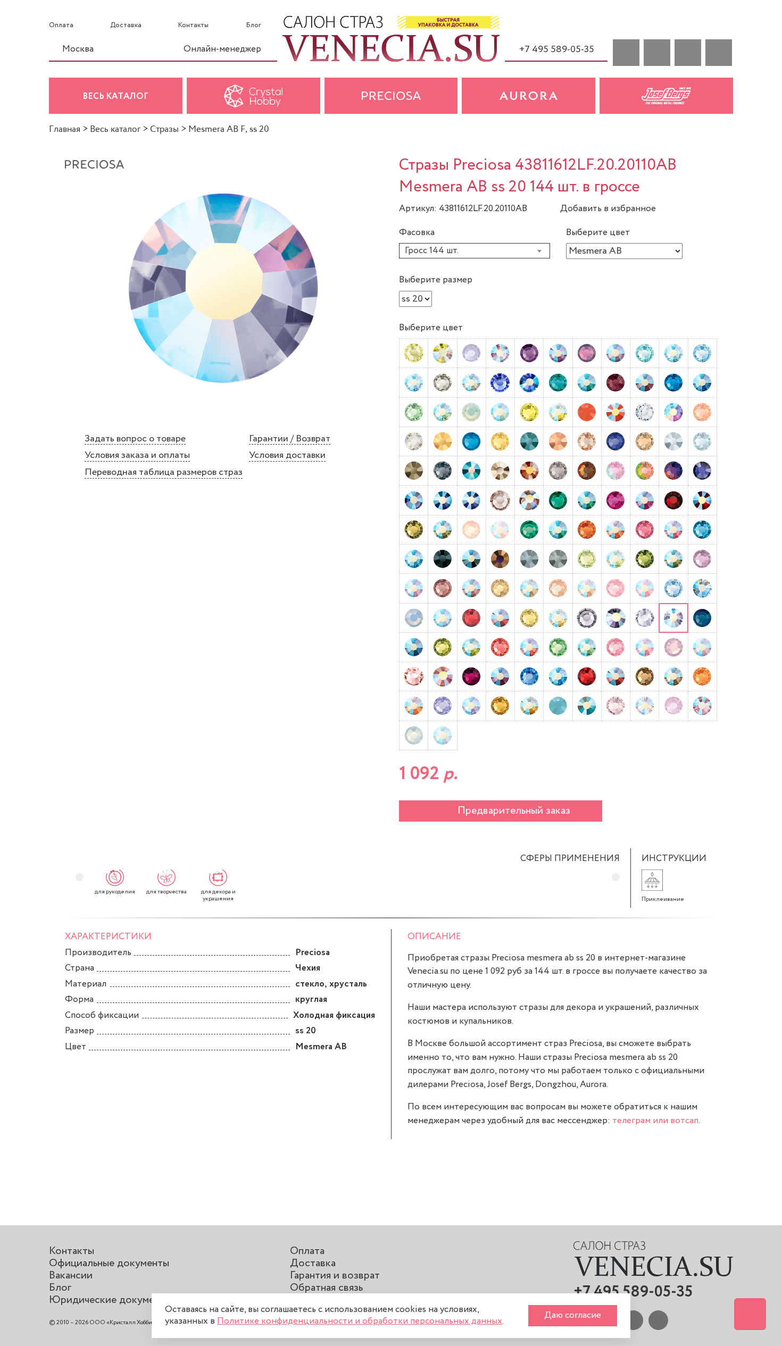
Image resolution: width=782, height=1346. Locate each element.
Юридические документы (110, 1300)
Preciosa (312, 952)
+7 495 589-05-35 (556, 49)
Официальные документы (109, 1263)
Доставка (126, 25)
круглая (311, 999)
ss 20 (305, 1031)
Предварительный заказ (513, 810)
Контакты (193, 25)
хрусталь (348, 984)
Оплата (61, 25)
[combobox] (474, 250)
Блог (253, 25)
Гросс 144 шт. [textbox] (432, 250)
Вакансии (71, 1275)
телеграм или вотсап (655, 1120)
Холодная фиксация (334, 1015)
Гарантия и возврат (335, 1275)
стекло (310, 984)
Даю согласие (572, 1315)
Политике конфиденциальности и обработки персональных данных (359, 1321)
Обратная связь (326, 1287)
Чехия (307, 968)
